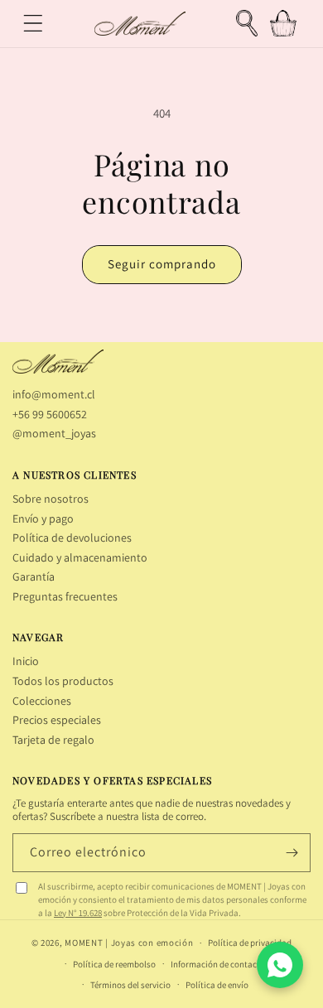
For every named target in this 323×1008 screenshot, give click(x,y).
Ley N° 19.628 (78, 913)
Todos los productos (62, 680)
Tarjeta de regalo (53, 739)
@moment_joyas (54, 433)
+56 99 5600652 (49, 414)
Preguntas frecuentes (65, 596)
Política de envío (217, 985)
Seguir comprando (162, 264)
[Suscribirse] (291, 852)
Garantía (33, 576)
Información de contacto (218, 964)
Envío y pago (43, 518)
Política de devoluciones (72, 537)
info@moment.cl (53, 394)
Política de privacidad (250, 942)
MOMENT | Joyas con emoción (129, 942)
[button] (33, 23)
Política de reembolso (114, 964)
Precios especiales (56, 719)
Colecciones (41, 700)
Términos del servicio (130, 985)
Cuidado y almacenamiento (79, 557)
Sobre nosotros (50, 498)
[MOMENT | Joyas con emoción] (58, 362)
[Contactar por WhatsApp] (280, 965)
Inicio (25, 661)
